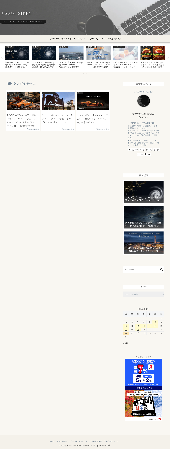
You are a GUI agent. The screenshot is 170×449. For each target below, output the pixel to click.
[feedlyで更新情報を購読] (149, 154)
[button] (161, 269)
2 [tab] (87, 73)
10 (126, 325)
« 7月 (125, 343)
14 (149, 325)
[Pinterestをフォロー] (141, 154)
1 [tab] (83, 73)
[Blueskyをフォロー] (136, 149)
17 (126, 329)
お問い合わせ (62, 441)
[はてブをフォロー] (147, 149)
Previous (2, 57)
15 (155, 325)
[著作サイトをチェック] (129, 149)
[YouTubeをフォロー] (154, 149)
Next (168, 57)
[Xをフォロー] (133, 149)
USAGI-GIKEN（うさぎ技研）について (105, 441)
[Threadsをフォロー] (143, 149)
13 (144, 325)
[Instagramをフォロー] (150, 149)
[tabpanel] (17, 57)
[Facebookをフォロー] (140, 149)
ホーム (51, 441)
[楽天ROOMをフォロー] (145, 154)
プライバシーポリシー (78, 441)
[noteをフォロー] (138, 154)
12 (138, 325)
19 (138, 329)
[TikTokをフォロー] (158, 149)
